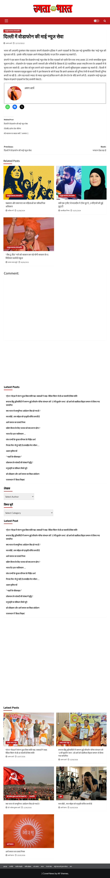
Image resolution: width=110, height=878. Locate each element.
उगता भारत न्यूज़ (12, 742)
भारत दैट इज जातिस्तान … (16, 433)
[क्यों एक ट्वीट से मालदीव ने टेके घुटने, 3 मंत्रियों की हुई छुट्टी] (81, 183)
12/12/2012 (19, 43)
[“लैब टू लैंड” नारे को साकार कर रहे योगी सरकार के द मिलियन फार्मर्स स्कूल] (28, 234)
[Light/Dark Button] (96, 20)
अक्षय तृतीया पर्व (11, 451)
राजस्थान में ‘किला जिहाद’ (15, 479)
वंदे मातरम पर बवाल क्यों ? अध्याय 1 (16, 133)
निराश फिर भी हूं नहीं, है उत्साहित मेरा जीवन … (22, 445)
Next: (99, 148)
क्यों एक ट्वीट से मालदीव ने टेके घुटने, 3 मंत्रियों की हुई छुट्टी (80, 205)
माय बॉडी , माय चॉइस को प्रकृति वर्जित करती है (23, 416)
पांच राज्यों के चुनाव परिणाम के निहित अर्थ (21, 439)
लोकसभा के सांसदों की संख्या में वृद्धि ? (19, 462)
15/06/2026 (74, 759)
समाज (42, 866)
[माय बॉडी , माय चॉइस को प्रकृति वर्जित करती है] (81, 783)
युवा (61, 796)
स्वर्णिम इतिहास (28, 866)
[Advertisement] (55, 362)
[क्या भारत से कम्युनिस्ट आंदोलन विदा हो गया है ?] (28, 783)
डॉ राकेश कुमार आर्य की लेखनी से (16, 796)
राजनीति (32, 796)
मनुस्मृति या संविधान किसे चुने (16, 468)
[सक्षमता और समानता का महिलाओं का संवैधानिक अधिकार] (28, 183)
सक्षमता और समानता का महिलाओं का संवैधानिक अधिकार (25, 205)
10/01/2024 (77, 210)
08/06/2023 (25, 262)
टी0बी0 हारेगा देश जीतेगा (12, 128)
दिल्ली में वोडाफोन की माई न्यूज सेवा (16, 123)
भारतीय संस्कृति (18, 866)
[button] (5, 20)
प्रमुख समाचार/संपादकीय (12, 31)
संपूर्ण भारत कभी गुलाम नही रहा (60, 866)
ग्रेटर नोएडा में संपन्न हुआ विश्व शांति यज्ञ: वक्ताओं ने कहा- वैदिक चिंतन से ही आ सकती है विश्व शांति (41, 396)
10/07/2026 (21, 756)
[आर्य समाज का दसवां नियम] (28, 831)
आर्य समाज (10, 844)
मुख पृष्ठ (5, 866)
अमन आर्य (9, 43)
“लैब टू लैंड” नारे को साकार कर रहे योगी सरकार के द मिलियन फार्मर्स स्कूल (27, 256)
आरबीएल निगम (65, 210)
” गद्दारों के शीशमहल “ (14, 456)
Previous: (18, 148)
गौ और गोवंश (49, 866)
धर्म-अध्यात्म (36, 866)
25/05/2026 (21, 855)
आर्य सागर (64, 807)
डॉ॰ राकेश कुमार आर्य (14, 807)
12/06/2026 (27, 807)
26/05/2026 (74, 807)
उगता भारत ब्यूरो (12, 262)
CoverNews (48, 873)
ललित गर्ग (11, 210)
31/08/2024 (21, 210)
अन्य (71, 866)
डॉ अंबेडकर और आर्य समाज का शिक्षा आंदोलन (22, 474)
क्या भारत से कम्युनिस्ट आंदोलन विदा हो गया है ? (23, 410)
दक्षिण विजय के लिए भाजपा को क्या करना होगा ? (23, 428)
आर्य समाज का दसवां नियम (15, 422)
